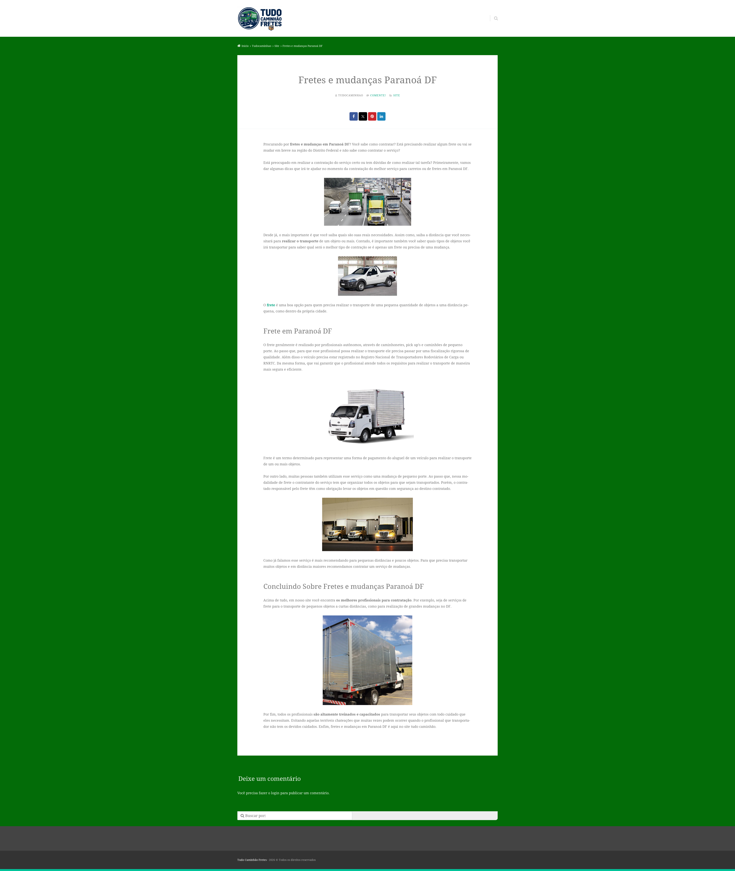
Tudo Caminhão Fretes (252, 860)
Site (396, 95)
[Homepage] (259, 18)
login (275, 793)
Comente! (378, 95)
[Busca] (492, 13)
